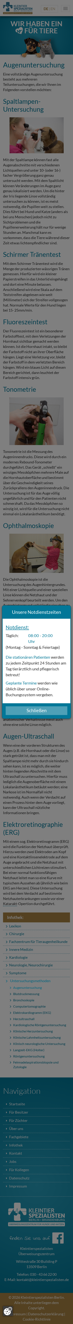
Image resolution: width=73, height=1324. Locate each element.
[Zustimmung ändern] (8, 1311)
